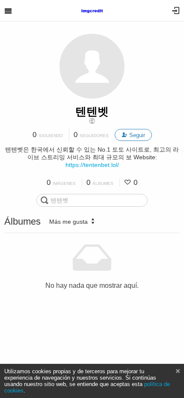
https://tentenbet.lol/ (92, 164)
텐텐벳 (92, 111)
